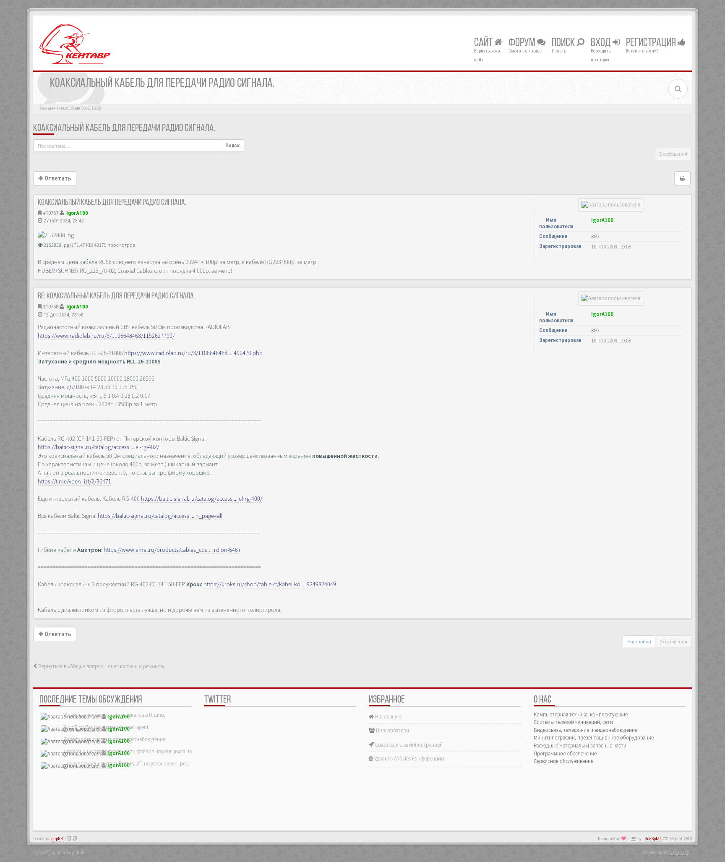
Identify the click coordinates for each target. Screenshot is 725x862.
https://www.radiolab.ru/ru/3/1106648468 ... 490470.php (193, 353)
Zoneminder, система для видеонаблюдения (114, 739)
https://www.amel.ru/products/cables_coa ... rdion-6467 (172, 550)
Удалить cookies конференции (408, 758)
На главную (387, 716)
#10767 (50, 213)
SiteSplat (653, 838)
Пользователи (392, 730)
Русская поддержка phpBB (58, 852)
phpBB (57, 838)
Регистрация (652, 43)
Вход (602, 43)
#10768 (50, 306)
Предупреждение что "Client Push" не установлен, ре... (126, 763)
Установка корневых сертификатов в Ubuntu (114, 714)
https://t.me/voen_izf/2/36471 (74, 481)
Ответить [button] (57, 178)
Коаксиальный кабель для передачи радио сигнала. (124, 128)
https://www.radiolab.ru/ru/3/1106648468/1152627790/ (106, 336)
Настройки (639, 641)
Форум (523, 43)
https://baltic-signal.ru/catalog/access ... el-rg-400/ (201, 498)
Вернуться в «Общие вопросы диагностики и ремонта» (101, 666)
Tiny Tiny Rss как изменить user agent (106, 727)
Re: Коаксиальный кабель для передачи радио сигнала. (116, 296)
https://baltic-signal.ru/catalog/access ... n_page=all (160, 516)
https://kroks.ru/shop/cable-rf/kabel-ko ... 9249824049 (269, 584)
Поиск (564, 43)
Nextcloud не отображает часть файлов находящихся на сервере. (138, 751)
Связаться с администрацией (408, 744)
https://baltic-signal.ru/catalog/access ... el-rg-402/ (98, 447)
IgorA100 (77, 213)
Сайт (484, 43)
